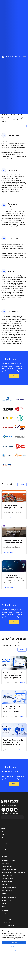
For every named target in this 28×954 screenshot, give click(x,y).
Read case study (8, 518)
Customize (14, 946)
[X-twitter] (11, 810)
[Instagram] (7, 810)
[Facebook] (3, 810)
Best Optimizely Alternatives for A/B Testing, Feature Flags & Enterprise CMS (14, 675)
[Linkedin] (16, 810)
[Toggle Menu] (24, 57)
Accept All (14, 942)
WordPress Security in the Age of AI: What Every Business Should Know (13, 742)
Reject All (14, 950)
